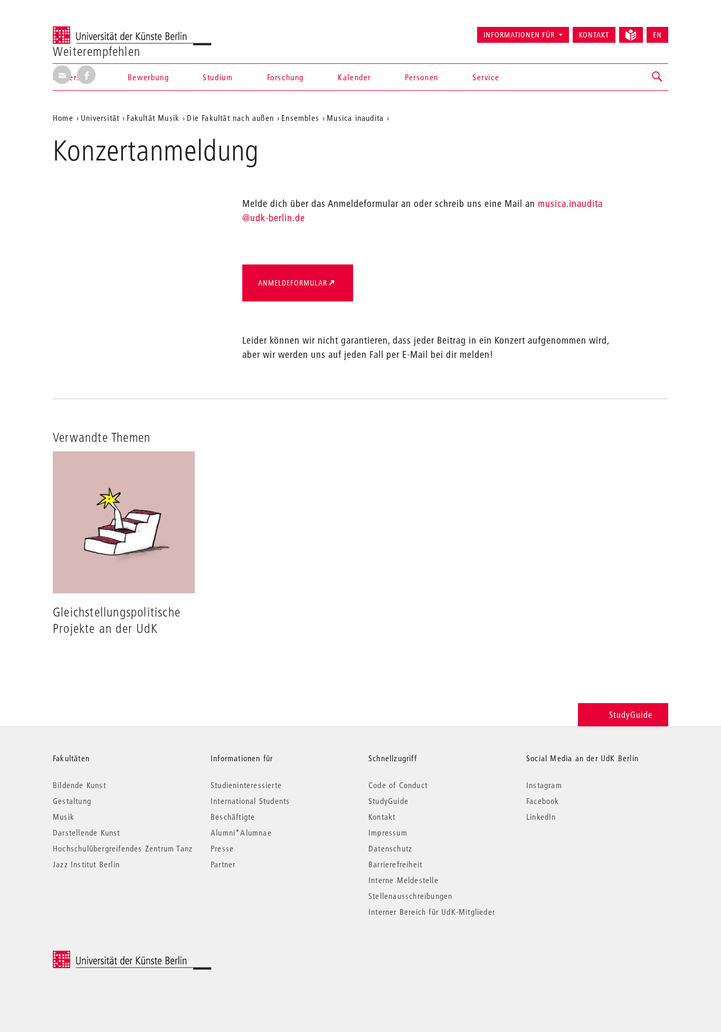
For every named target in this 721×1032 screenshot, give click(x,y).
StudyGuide (630, 714)
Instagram (544, 785)
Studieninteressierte (246, 785)
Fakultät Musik (153, 117)
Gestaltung (72, 801)
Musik (63, 816)
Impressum (387, 832)
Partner (223, 864)
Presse (222, 848)
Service (485, 77)
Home (63, 117)
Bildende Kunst (79, 785)
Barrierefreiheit (395, 864)
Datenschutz (390, 848)
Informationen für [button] (519, 35)
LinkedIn (541, 816)
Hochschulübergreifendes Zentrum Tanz (123, 848)
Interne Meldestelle (403, 880)
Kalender (354, 77)
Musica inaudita (355, 117)
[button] (657, 77)
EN (657, 35)
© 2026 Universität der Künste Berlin (108, 956)
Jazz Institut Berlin (86, 864)
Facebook (542, 801)
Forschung (285, 77)
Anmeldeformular (292, 283)
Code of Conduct (398, 785)
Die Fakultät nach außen (230, 117)
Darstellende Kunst (86, 832)
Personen (422, 77)
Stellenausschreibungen (410, 896)
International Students (250, 801)
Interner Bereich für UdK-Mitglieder (431, 911)
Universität (100, 117)
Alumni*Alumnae (241, 832)
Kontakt (594, 35)
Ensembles (300, 117)
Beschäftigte (233, 816)
